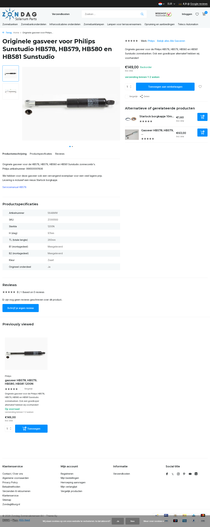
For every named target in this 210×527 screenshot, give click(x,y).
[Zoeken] (142, 14)
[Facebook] (167, 474)
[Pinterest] (184, 474)
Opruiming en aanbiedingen (160, 24)
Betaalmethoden (11, 486)
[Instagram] (178, 474)
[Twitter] (173, 474)
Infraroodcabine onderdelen (65, 24)
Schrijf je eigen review (20, 308)
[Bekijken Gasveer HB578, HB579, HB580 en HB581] (132, 134)
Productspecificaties (41, 153)
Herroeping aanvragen (73, 482)
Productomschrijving (14, 153)
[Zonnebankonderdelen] (22, 14)
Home (16, 32)
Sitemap (6, 499)
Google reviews (199, 3)
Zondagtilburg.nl (11, 504)
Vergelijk (133, 96)
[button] (70, 146)
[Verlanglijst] (197, 14)
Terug (8, 32)
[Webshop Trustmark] (163, 14)
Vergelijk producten (71, 491)
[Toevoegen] (202, 117)
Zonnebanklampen (94, 24)
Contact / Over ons (12, 473)
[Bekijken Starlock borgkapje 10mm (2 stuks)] (131, 119)
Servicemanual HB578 (14, 187)
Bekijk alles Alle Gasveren (171, 40)
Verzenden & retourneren (16, 491)
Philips (151, 40)
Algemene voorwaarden (15, 478)
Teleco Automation (188, 24)
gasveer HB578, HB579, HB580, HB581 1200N (21, 382)
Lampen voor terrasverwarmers (124, 24)
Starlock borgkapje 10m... (156, 116)
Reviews (59, 153)
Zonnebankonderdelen (33, 24)
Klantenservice (10, 495)
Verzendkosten (61, 14)
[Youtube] (190, 474)
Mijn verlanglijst (69, 486)
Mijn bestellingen (70, 478)
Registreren (67, 473)
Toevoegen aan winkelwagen (165, 86)
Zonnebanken (10, 24)
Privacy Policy (10, 482)
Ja (118, 521)
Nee (132, 521)
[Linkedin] (196, 474)
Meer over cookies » (154, 521)
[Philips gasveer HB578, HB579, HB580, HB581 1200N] (26, 354)
